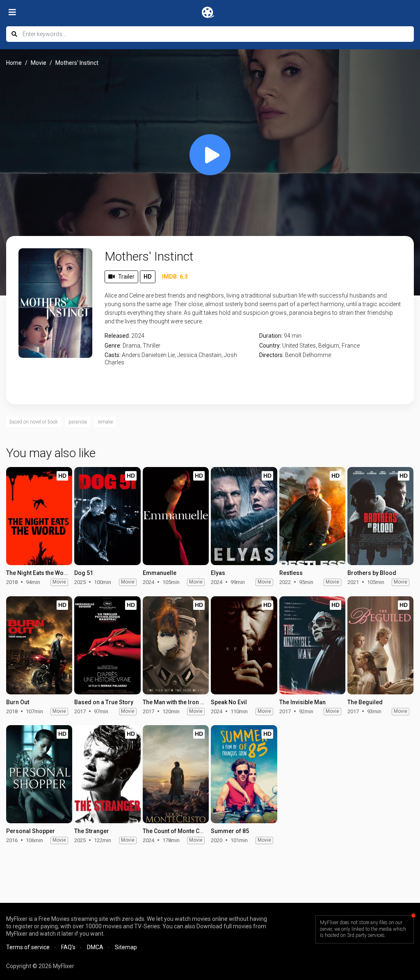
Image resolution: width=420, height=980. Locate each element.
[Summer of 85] (244, 774)
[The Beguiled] (380, 645)
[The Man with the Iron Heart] (176, 645)
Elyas (218, 573)
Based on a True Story (103, 702)
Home (14, 63)
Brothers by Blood (371, 573)
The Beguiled (365, 702)
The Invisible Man (302, 702)
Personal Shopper (30, 831)
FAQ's (68, 947)
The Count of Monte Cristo (177, 831)
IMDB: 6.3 (175, 276)
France (351, 345)
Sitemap (126, 947)
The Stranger (91, 831)
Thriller (151, 345)
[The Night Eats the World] (39, 516)
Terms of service (28, 947)
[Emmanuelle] (176, 516)
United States (299, 345)
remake (105, 422)
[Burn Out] (39, 645)
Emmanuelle (159, 573)
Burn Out (17, 702)
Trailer (126, 276)
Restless (291, 573)
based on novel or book (33, 422)
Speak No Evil (229, 702)
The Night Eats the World (38, 573)
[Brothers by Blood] (380, 516)
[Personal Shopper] (39, 774)
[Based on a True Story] (107, 645)
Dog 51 (83, 573)
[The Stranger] (107, 774)
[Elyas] (244, 516)
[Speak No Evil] (244, 645)
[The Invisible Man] (312, 645)
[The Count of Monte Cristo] (176, 774)
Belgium (328, 345)
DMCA (95, 947)
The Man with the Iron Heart (179, 702)
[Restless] (312, 516)
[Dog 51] (107, 516)
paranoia (77, 422)
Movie (38, 63)
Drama (131, 345)
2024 (137, 335)
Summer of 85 (230, 831)
